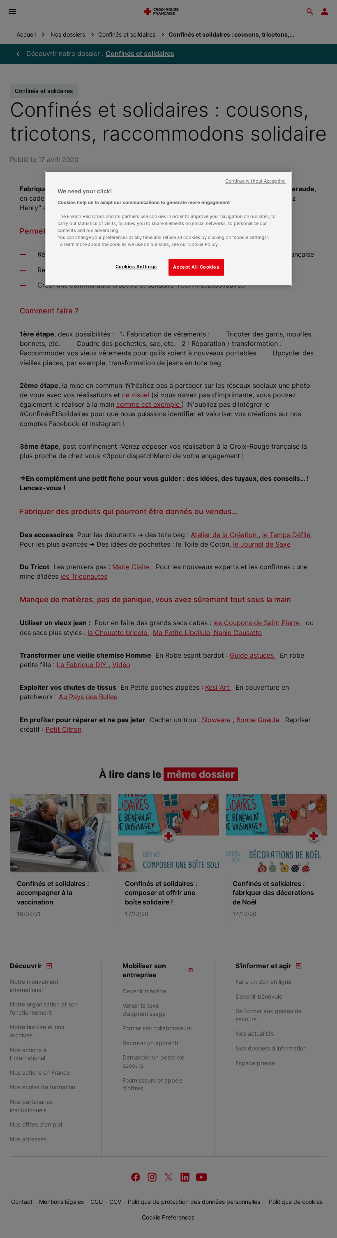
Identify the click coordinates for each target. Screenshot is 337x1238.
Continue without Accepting (255, 181)
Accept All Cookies (196, 267)
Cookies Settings (136, 266)
